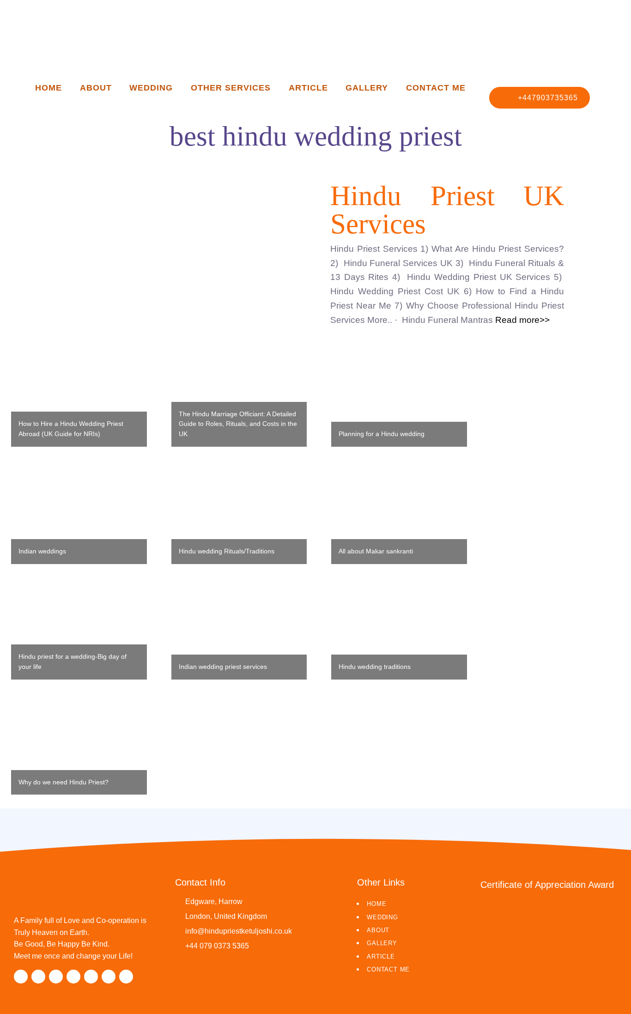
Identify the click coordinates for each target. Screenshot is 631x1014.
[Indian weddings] (79, 517)
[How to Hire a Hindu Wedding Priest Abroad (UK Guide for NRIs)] (79, 402)
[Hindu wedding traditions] (399, 633)
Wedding (151, 87)
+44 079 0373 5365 (217, 946)
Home (48, 87)
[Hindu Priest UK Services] (184, 250)
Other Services (231, 87)
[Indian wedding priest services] (239, 633)
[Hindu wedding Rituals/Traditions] (239, 517)
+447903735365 (548, 98)
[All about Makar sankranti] (399, 517)
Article (308, 87)
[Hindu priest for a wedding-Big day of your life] (79, 633)
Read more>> (521, 320)
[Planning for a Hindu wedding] (399, 400)
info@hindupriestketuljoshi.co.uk (238, 931)
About (96, 87)
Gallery (367, 87)
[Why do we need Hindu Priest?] (79, 748)
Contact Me (436, 87)
